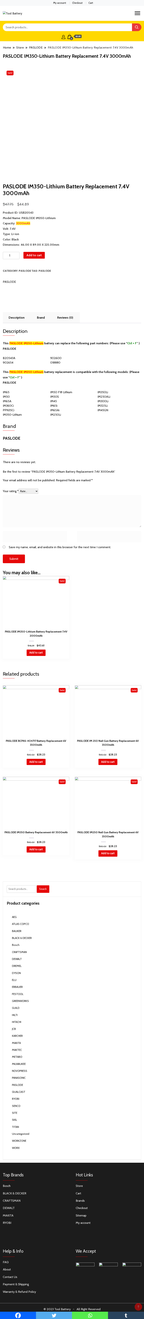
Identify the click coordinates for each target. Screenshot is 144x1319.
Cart (90, 2)
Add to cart (34, 255)
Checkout (77, 2)
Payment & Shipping (16, 1284)
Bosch (16, 945)
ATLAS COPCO (20, 924)
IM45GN (103, 410)
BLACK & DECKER (22, 938)
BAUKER (16, 931)
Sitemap (81, 1215)
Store (79, 1186)
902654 (8, 362)
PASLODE (25, 271)
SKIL (14, 1119)
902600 (56, 358)
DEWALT (17, 959)
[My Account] (63, 36)
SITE (14, 1113)
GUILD (16, 1008)
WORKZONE (19, 1140)
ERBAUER (17, 987)
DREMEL (17, 966)
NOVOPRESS (19, 1071)
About (7, 1269)
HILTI (15, 1015)
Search (43, 888)
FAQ (6, 1262)
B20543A (9, 358)
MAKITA (16, 1043)
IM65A (7, 401)
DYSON (16, 973)
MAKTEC (17, 1050)
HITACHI (16, 1022)
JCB (14, 1029)
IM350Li (103, 392)
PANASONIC (19, 1077)
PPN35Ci (8, 410)
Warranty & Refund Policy (19, 1292)
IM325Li (103, 405)
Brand (41, 317)
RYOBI (15, 1098)
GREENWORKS (20, 1001)
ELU (14, 980)
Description (17, 317)
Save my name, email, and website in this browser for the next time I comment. (60, 547)
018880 (55, 362)
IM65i (53, 405)
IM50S (54, 396)
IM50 (6, 396)
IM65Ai (54, 410)
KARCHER (17, 1036)
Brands (80, 1200)
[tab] (16, 317)
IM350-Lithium (12, 414)
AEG (14, 917)
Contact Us (10, 1277)
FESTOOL (17, 994)
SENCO (16, 1106)
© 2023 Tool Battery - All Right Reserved (72, 1309)
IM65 (6, 392)
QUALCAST (18, 1092)
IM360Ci (8, 405)
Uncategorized (20, 1134)
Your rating (11, 491)
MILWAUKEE (19, 1064)
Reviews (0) (65, 317)
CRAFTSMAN (19, 952)
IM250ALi (104, 396)
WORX (16, 1148)
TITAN (15, 1127)
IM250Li (55, 414)
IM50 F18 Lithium (61, 392)
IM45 (53, 401)
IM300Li (103, 401)
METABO (17, 1056)
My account (59, 2)
